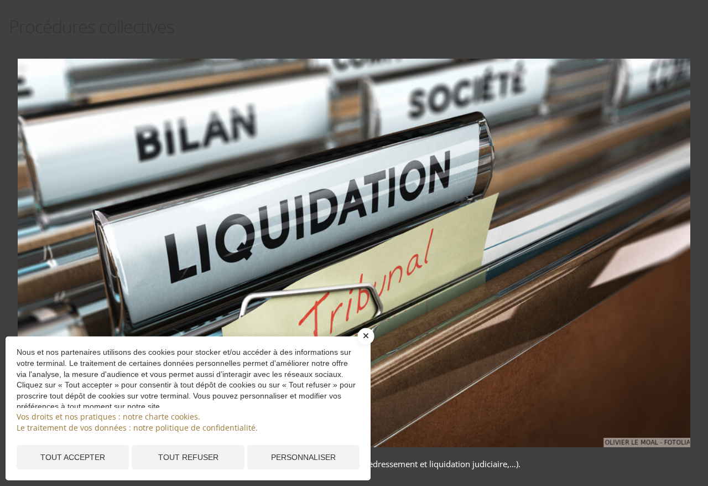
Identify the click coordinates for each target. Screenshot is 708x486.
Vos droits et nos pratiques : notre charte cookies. (108, 416)
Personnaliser (303, 457)
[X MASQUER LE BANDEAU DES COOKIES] (366, 342)
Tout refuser (188, 457)
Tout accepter (72, 457)
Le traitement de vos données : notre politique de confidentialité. (137, 427)
